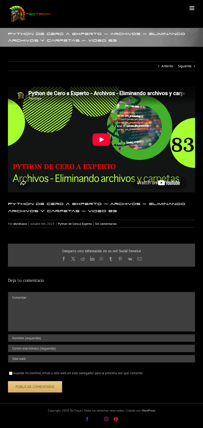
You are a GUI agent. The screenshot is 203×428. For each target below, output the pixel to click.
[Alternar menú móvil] (192, 8)
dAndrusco (20, 224)
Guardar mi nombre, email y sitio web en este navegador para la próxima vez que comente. (78, 373)
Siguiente (185, 66)
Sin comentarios (106, 224)
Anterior (167, 66)
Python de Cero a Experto (75, 224)
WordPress (148, 410)
